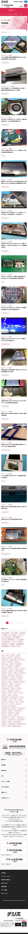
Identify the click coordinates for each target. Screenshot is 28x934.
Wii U (8, 703)
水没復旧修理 (4, 644)
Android (12, 655)
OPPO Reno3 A (4, 699)
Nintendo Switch (5, 62)
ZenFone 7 (4, 723)
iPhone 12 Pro (18, 675)
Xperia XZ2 (10, 710)
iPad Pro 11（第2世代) (19, 670)
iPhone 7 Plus (17, 684)
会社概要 (3, 873)
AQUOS (18, 655)
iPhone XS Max (10, 690)
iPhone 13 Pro (4, 679)
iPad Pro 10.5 (11, 670)
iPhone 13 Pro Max (13, 679)
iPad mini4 (4, 670)
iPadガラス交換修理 (5, 632)
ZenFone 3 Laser (17, 721)
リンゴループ (14, 641)
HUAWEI (11, 664)
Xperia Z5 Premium (20, 719)
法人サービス (4, 893)
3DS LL (3, 155)
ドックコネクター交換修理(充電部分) (8, 639)
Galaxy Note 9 (9, 661)
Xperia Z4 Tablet (20, 717)
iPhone (10, 672)
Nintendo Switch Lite (5, 344)
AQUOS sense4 (4, 659)
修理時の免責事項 (5, 879)
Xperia (12, 703)
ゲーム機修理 (4, 635)
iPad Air (11, 668)
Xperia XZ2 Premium (18, 710)
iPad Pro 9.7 (4, 672)
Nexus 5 (15, 692)
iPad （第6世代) (16, 666)
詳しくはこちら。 (9, 926)
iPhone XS (4, 690)
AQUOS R (3, 657)
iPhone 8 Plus (10, 686)
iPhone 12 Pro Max (5, 677)
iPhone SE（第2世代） (5, 688)
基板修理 (20, 641)
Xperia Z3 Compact (5, 717)
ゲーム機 (3, 726)
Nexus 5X (20, 692)
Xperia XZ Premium (21, 708)
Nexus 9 (9, 695)
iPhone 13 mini (19, 677)
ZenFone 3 (10, 721)
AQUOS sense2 (17, 657)
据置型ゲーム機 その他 (16, 726)
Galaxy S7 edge (4, 664)
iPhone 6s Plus (4, 684)
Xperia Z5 (3, 719)
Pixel (10, 699)
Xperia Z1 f (4, 715)
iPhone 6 (9, 681)
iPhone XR (19, 688)
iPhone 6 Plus (16, 681)
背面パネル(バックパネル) (15, 646)
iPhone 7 (11, 684)
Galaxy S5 (16, 661)
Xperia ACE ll (4, 706)
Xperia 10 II (18, 703)
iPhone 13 (12, 677)
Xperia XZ (13, 708)
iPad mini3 (23, 668)
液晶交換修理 (11, 644)
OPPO (22, 697)
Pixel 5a (20, 699)
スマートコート (21, 635)
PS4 (2, 281)
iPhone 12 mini (10, 675)
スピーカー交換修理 (12, 635)
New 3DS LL (4, 692)
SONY (3, 703)
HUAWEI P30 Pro (18, 664)
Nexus (10, 692)
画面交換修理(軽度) (20, 644)
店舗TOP (12, 10)
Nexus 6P (3, 695)
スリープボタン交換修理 (6, 637)
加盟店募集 (4, 886)
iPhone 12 (4, 675)
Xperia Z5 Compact (11, 719)
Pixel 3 (15, 699)
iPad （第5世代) (8, 666)
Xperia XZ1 (4, 710)
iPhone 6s (22, 681)
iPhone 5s (3, 681)
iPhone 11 (15, 672)
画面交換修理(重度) (5, 646)
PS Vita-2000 (11, 701)
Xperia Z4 (13, 717)
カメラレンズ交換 (14, 632)
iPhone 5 (19, 679)
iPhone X (13, 688)
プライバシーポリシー (6, 876)
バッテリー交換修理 (20, 639)
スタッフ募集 (4, 890)
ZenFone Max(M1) (12, 723)
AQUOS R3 (10, 657)
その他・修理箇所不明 (16, 637)
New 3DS (17, 690)
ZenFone (3, 721)
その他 (9, 726)
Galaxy (3, 661)
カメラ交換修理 (22, 632)
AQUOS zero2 (21, 659)
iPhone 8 (3, 686)
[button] (18, 924)
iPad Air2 (16, 668)
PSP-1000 (21, 701)
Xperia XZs (4, 712)
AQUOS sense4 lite (13, 659)
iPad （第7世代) (4, 668)
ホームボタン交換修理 (5, 641)
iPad (3, 666)
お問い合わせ (4, 883)
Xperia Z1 (17, 712)
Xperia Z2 (10, 715)
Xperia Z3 (16, 715)
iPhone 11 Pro (22, 672)
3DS (3, 655)
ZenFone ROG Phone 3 (21, 723)
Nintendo (15, 695)
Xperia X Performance (6, 708)
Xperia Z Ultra (10, 712)
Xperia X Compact (12, 706)
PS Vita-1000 (4, 701)
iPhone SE (16, 686)
